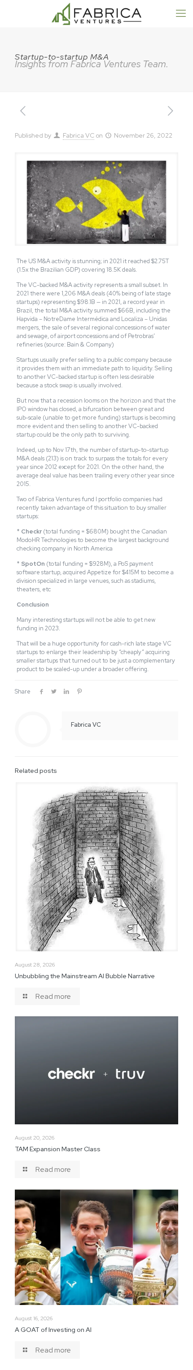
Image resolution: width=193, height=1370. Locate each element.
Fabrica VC (78, 135)
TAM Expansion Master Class (58, 1149)
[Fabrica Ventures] (96, 13)
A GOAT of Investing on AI (53, 1330)
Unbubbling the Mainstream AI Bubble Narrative (85, 976)
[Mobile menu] (181, 13)
